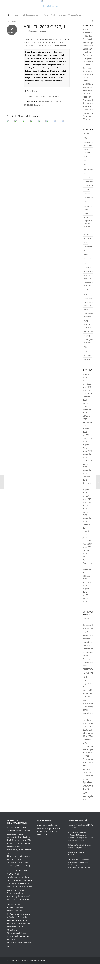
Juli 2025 (87, 435)
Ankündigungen (90, 36)
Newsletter (87, 90)
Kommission (88, 247)
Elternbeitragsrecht (91, 55)
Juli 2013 (87, 595)
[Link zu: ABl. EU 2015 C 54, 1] (42, 122)
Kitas (85, 242)
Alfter (86, 138)
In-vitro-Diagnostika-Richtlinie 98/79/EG (88, 222)
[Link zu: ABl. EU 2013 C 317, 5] (18, 122)
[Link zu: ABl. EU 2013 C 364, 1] (65, 122)
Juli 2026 (87, 380)
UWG (85, 351)
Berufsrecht (88, 39)
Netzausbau (88, 298)
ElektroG (87, 177)
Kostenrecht (88, 74)
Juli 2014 (87, 537)
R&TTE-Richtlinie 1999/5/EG (87, 324)
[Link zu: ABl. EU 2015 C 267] (34, 122)
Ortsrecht (87, 93)
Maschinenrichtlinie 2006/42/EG (88, 276)
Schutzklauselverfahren (88, 331)
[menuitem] (10, 15)
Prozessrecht (88, 100)
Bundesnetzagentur (88, 169)
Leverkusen (88, 267)
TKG (85, 347)
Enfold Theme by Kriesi (37, 960)
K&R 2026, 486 (22, 865)
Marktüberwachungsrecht (35, 31)
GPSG (86, 202)
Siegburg (87, 336)
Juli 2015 (87, 496)
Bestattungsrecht (90, 42)
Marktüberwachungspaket (88, 271)
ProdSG (86, 310)
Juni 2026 (87, 384)
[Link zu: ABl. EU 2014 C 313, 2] (50, 122)
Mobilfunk (87, 290)
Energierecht (88, 58)
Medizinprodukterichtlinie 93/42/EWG (88, 284)
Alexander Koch (52, 96)
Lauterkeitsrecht (90, 77)
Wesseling (87, 359)
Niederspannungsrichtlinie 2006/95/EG (88, 303)
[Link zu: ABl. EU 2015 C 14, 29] (57, 122)
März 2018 (87, 460)
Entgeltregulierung (88, 185)
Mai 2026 (87, 387)
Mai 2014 (87, 540)
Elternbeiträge (88, 181)
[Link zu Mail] (91, 960)
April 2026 (87, 390)
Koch (12, 914)
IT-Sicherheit (87, 232)
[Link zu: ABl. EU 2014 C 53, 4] (10, 122)
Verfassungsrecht (90, 116)
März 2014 (87, 547)
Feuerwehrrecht (90, 61)
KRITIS (86, 255)
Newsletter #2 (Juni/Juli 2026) (78, 852)
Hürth (86, 213)
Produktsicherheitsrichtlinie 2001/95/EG (88, 315)
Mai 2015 (87, 499)
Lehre (85, 80)
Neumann (11, 830)
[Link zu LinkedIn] (88, 960)
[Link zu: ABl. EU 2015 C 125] (26, 122)
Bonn (86, 161)
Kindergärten (88, 238)
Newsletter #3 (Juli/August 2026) (79, 825)
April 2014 (87, 544)
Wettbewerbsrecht (91, 119)
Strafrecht (87, 106)
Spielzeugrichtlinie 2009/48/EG (88, 341)
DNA (85, 173)
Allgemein (87, 32)
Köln (85, 263)
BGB (85, 157)
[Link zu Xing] (84, 960)
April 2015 (87, 502)
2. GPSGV (87, 134)
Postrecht (87, 96)
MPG (85, 294)
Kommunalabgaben (88, 251)
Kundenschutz (88, 259)
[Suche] (91, 21)
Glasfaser (87, 194)
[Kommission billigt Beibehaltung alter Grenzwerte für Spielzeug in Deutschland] (2, 482)
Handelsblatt (12, 907)
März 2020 (87, 451)
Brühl (86, 165)
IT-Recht (86, 64)
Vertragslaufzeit (88, 355)
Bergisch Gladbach (87, 151)
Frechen (86, 189)
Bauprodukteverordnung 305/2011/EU (88, 143)
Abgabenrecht (89, 29)
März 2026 (87, 393)
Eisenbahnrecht (89, 52)
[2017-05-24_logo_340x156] (50, 6)
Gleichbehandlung (88, 198)
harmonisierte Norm (48, 102)
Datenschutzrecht (90, 45)
